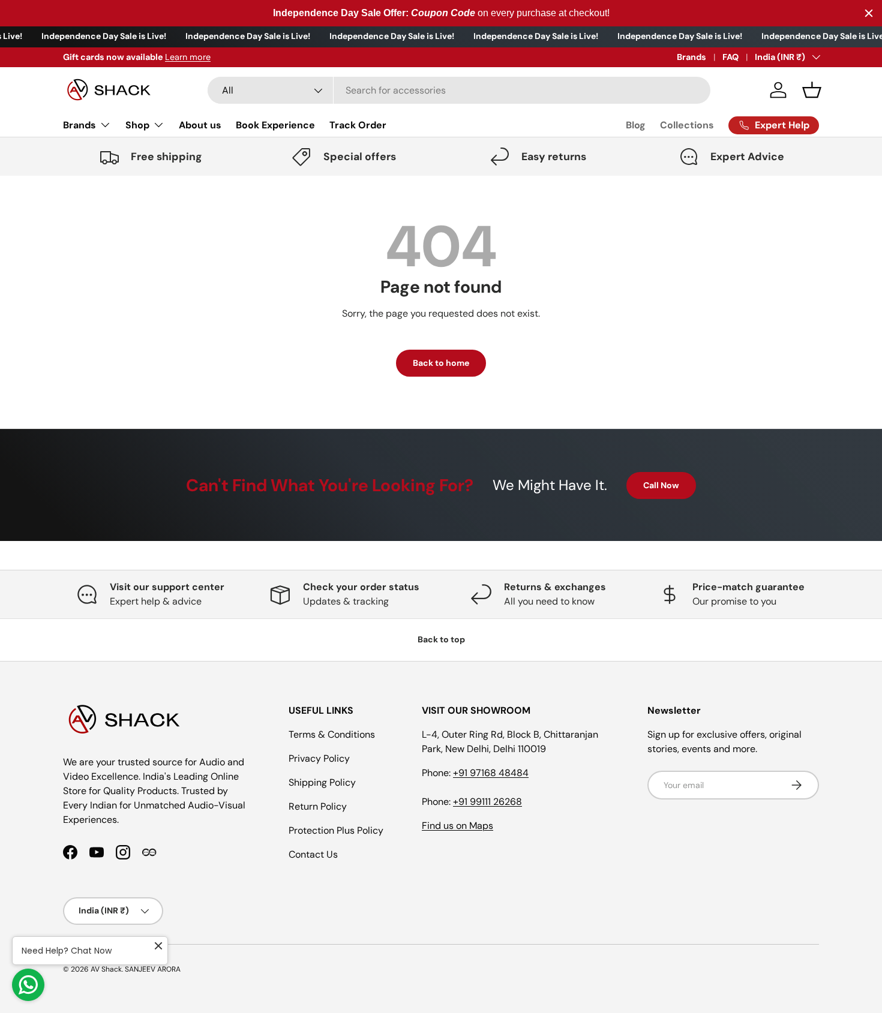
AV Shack (106, 969)
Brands (691, 57)
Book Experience (275, 125)
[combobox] (459, 90)
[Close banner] (869, 13)
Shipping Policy (322, 782)
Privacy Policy (319, 758)
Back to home (441, 362)
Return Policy (318, 806)
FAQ (730, 57)
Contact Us (313, 854)
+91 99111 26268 (487, 801)
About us (200, 125)
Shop (137, 125)
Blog (636, 125)
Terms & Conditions (332, 734)
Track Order (357, 125)
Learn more (188, 57)
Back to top (441, 639)
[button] (812, 90)
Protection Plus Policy (336, 830)
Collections (687, 125)
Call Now (661, 485)
